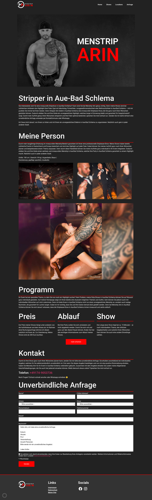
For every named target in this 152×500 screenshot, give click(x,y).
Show (79, 401)
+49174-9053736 (41, 372)
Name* (21, 393)
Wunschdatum (24, 408)
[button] (4, 495)
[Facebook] (80, 488)
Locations (119, 5)
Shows (108, 5)
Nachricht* (22, 424)
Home (100, 5)
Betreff (21, 416)
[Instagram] (85, 488)
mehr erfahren (76, 342)
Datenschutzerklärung (42, 456)
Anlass (21, 401)
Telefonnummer (82, 408)
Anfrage (130, 5)
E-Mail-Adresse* (82, 393)
